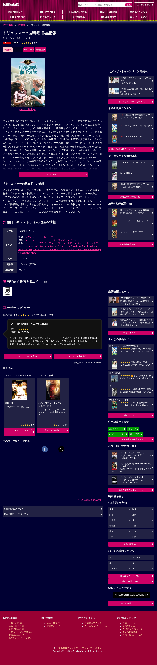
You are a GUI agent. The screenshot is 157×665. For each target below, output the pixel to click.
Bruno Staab (62, 249)
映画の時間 (8, 25)
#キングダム (135, 434)
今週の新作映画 (79, 12)
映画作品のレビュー (18, 635)
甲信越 (112, 526)
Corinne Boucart (77, 249)
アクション (114, 558)
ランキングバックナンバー (97, 626)
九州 (111, 537)
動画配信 (40, 49)
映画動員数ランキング (95, 623)
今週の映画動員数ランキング (122, 149)
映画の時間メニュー (17, 12)
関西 (111, 515)
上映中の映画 (49, 12)
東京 (111, 509)
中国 (111, 531)
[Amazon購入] (27, 109)
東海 (134, 515)
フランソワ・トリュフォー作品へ (19, 431)
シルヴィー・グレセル (32, 246)
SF (110, 563)
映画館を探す (18, 17)
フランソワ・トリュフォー (39, 236)
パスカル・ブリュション (57, 246)
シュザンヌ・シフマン (65, 240)
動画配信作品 (109, 17)
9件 (29, 43)
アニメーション (139, 558)
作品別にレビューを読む (21, 638)
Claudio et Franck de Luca (84, 246)
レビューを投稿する (77, 356)
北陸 (134, 526)
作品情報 (21, 25)
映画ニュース (49, 17)
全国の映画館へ (130, 544)
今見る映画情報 (130, 632)
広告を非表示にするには (89, 500)
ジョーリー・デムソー (36, 243)
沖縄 (134, 537)
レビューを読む (139, 17)
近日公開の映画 (109, 12)
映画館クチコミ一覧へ (130, 576)
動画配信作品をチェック (130, 244)
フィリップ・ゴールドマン (63, 243)
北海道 (112, 520)
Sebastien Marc (28, 252)
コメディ (113, 568)
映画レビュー (130, 415)
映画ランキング (139, 12)
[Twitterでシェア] (61, 449)
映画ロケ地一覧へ (130, 581)
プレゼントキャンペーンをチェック (130, 101)
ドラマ (15, 43)
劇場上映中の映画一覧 (130, 197)
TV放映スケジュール (132, 629)
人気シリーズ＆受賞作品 (21, 632)
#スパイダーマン (116, 429)
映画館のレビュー (55, 626)
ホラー (135, 568)
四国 (134, 531)
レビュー (28, 49)
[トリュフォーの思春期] (7, 291)
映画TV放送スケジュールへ (130, 490)
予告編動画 (79, 17)
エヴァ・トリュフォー (44, 249)
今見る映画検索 (143, 5)
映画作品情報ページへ (14, 509)
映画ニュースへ (130, 333)
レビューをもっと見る (27, 356)
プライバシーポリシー (92, 648)
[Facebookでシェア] (45, 449)
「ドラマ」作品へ (52, 430)
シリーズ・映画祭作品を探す (130, 439)
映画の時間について (130, 603)
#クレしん (132, 429)
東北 (134, 520)
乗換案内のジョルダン (69, 648)
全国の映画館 (53, 623)
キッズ (135, 563)
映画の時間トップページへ (16, 514)
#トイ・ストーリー (117, 434)
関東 (134, 509)
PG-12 (6, 43)
